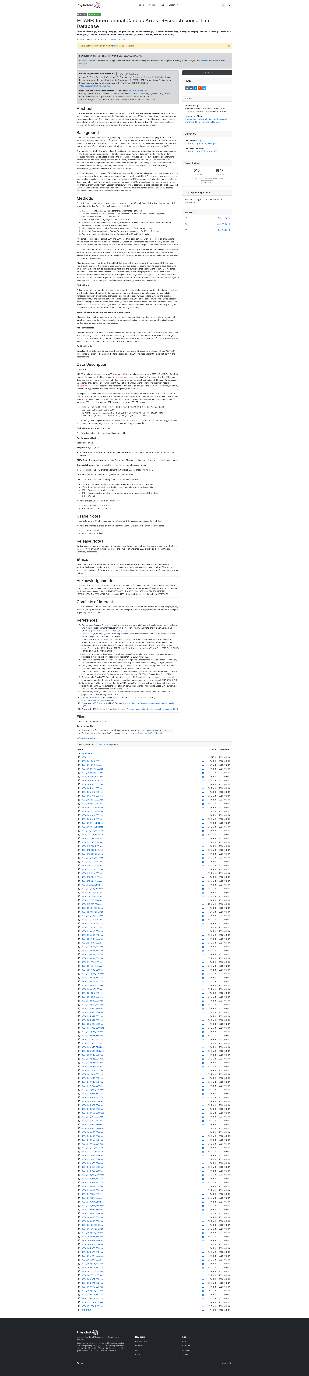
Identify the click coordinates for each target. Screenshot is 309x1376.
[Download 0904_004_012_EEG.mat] (203, 788)
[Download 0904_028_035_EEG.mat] (203, 973)
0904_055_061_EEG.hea (92, 1178)
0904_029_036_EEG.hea (92, 977)
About (152, 5)
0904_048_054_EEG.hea (93, 1124)
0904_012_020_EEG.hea (92, 846)
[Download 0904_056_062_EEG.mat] (203, 1190)
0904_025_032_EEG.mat (93, 950)
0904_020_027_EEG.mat (92, 912)
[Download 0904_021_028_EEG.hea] (203, 915)
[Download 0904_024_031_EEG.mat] (203, 942)
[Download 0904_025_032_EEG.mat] (203, 950)
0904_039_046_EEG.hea (92, 1055)
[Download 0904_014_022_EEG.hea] (203, 861)
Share (141, 5)
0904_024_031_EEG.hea (92, 939)
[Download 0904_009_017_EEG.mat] (203, 826)
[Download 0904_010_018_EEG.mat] (203, 834)
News (137, 1355)
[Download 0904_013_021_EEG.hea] (203, 853)
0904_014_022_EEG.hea (92, 861)
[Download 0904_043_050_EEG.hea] (203, 1085)
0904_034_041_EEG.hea (92, 1016)
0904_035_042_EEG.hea (92, 1024)
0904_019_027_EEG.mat (92, 904)
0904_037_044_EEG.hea (92, 1039)
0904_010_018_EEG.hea (92, 830)
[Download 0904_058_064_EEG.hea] (203, 1201)
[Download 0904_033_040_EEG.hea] (203, 1008)
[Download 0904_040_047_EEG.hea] (203, 1062)
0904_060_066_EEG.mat (93, 1221)
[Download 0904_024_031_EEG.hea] (203, 938)
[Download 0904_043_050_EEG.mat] (203, 1089)
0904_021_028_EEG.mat (92, 919)
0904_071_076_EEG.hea (92, 1302)
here (113, 46)
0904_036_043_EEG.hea (92, 1031)
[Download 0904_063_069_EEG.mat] (203, 1244)
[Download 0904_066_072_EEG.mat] (203, 1267)
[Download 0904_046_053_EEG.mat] (203, 1112)
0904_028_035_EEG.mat (93, 974)
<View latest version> (121, 39)
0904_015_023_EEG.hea (92, 869)
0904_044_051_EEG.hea (92, 1093)
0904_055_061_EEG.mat (92, 1182)
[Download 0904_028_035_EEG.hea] (203, 969)
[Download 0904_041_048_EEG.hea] (203, 1070)
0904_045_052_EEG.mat (93, 1105)
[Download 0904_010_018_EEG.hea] (203, 830)
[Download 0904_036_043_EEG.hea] (203, 1031)
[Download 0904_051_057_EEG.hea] (203, 1147)
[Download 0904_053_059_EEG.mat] (203, 1167)
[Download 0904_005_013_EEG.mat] (203, 795)
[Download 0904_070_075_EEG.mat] (203, 1298)
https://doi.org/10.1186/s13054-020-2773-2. (108, 631)
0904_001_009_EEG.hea (92, 761)
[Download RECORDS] (203, 1310)
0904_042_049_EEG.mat (93, 1082)
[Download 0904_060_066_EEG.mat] (203, 1221)
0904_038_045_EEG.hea (93, 1047)
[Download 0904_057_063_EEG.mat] (203, 1197)
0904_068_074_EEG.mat (93, 1283)
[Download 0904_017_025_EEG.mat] (203, 888)
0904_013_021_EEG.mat (92, 858)
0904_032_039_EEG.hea (92, 1001)
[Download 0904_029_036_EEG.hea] (203, 977)
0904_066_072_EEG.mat (92, 1267)
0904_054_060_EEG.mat (93, 1175)
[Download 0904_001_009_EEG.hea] (203, 761)
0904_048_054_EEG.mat (93, 1128)
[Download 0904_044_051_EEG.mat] (203, 1097)
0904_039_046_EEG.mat (93, 1059)
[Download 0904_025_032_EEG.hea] (203, 946)
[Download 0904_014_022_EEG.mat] (203, 865)
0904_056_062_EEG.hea (92, 1186)
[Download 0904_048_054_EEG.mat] (203, 1128)
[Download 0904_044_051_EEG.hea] (203, 1093)
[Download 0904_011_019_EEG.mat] (203, 842)
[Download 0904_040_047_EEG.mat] (203, 1066)
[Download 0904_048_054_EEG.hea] (203, 1124)
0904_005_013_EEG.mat (92, 796)
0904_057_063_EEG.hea (92, 1194)
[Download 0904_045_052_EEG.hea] (203, 1101)
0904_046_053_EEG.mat (93, 1113)
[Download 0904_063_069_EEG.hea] (203, 1240)
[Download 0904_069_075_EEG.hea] (203, 1286)
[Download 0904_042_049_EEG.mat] (203, 1082)
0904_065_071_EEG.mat (92, 1260)
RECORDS (86, 1310)
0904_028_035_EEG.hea (92, 970)
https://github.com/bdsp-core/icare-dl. (98, 700)
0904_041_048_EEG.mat (92, 1074)
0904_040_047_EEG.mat (92, 1066)
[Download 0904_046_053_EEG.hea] (203, 1109)
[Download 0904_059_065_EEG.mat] (203, 1213)
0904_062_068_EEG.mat (93, 1236)
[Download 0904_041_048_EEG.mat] (203, 1074)
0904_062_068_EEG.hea (92, 1233)
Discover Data (141, 1341)
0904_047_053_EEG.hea (92, 1117)
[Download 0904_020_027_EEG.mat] (203, 911)
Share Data (139, 1346)
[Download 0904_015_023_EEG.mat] (203, 873)
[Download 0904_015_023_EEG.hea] (203, 869)
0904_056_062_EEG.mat (93, 1190)
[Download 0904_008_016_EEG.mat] (203, 819)
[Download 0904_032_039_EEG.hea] (203, 1000)
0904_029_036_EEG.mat (92, 981)
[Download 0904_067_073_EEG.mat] (203, 1275)
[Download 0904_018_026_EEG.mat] (203, 896)
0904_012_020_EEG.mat (92, 850)
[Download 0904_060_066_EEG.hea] (203, 1217)
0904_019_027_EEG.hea (92, 900)
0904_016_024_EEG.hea (92, 877)
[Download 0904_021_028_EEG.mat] (203, 919)
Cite (121, 74)
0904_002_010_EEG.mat (92, 772)
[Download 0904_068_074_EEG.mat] (203, 1283)
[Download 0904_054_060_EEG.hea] (203, 1170)
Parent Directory (89, 753)
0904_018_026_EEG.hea (92, 892)
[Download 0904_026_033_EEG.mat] (203, 958)
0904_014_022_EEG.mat (92, 865)
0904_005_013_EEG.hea (92, 792)
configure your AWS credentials (149, 733)
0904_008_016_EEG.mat (92, 819)
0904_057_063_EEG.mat (92, 1198)
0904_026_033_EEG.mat (93, 958)
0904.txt (86, 757)
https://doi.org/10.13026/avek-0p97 (95, 86)
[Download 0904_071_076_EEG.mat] (203, 1306)
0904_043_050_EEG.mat (93, 1089)
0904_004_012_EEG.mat (92, 788)
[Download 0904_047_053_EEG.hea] (203, 1116)
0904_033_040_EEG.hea (92, 1008)
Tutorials (185, 1355)
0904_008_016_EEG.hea (92, 815)
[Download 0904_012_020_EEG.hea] (203, 846)
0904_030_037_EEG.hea (92, 985)
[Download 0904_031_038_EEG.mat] (203, 996)
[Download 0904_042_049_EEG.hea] (203, 1078)
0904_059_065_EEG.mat (93, 1213)
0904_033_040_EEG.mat (93, 1012)
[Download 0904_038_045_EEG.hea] (203, 1047)
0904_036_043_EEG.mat (93, 1035)
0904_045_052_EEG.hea (92, 1101)
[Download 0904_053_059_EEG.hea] (203, 1163)
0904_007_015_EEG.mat (92, 811)
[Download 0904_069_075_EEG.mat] (203, 1290)
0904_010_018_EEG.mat (92, 834)
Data (184, 1341)
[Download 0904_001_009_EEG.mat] (203, 765)
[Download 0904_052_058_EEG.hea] (203, 1155)
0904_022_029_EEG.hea (92, 923)
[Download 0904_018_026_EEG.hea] (203, 892)
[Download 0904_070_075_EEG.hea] (203, 1294)
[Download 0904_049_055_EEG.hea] (203, 1132)
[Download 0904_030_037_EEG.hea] (203, 985)
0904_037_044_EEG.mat (92, 1043)
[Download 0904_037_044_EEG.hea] (203, 1039)
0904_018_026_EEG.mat (92, 896)
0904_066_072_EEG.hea (92, 1263)
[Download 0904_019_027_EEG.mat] (203, 904)
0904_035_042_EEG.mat (93, 1028)
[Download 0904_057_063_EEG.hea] (203, 1194)
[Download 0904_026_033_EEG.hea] (203, 954)
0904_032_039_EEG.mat (93, 1004)
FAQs (161, 5)
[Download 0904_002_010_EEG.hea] (203, 768)
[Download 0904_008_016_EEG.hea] (203, 815)
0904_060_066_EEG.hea (92, 1217)
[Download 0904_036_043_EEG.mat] (203, 1035)
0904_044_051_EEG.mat (92, 1097)
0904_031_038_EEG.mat (92, 997)
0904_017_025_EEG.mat (92, 888)
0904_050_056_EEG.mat (93, 1144)
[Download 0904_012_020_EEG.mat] (203, 850)
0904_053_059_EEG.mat (93, 1167)
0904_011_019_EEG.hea (92, 838)
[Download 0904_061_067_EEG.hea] (203, 1225)
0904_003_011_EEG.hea (92, 776)
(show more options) (138, 91)
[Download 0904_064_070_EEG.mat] (203, 1252)
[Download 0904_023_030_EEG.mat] (203, 935)
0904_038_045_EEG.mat (93, 1051)
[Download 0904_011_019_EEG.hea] (203, 838)
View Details (207, 182)
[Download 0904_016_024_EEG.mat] (203, 880)
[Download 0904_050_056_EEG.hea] (203, 1139)
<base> (100, 744)
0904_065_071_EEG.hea (92, 1256)
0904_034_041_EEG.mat (92, 1020)
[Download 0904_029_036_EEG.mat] (203, 981)
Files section (206, 60)
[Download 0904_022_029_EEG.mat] (203, 927)
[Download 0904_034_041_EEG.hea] (203, 1016)
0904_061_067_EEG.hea (92, 1225)
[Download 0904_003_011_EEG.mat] (203, 780)
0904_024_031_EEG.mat (92, 943)
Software (186, 1346)
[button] (187, 88)
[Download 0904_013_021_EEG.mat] (203, 857)
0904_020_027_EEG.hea (92, 908)
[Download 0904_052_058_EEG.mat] (203, 1159)
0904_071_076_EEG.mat (92, 1306)
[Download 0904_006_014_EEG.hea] (203, 799)
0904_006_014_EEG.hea (92, 800)
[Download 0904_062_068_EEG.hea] (203, 1232)
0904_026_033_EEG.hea (92, 954)
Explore (172, 5)
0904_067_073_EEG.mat (92, 1275)
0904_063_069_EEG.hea (92, 1240)
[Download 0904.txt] (203, 757)
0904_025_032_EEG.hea (92, 946)
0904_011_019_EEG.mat (92, 842)
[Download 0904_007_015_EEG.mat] (203, 811)
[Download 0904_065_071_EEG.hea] (203, 1255)
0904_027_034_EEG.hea (92, 962)
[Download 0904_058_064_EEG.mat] (203, 1205)
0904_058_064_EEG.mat (93, 1205)
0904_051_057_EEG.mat (92, 1151)
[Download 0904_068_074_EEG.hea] (203, 1279)
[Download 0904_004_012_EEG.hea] (203, 784)
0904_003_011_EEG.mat (92, 780)
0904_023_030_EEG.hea (92, 931)
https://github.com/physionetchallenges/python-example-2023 (150, 709)
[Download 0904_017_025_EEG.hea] (203, 884)
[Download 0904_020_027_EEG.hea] (203, 908)
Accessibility (227, 1363)
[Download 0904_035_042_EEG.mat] (203, 1027)
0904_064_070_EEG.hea (92, 1248)
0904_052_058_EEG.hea (92, 1155)
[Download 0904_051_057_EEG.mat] (203, 1151)
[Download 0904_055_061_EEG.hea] (203, 1178)
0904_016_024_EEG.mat (92, 881)
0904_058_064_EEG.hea (93, 1202)
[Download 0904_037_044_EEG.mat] (203, 1043)
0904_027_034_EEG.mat (92, 966)
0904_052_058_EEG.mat (93, 1159)
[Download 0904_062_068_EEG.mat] (203, 1236)
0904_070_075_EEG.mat (92, 1298)
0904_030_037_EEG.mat (92, 989)
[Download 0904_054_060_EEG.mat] (203, 1174)
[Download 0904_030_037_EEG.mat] (203, 989)
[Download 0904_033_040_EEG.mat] (203, 1012)
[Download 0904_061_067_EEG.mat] (203, 1228)
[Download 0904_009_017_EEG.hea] (203, 822)
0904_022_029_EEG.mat (92, 927)
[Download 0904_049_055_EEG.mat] (203, 1136)
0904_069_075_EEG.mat (93, 1291)
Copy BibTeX (133, 74)
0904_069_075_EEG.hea (92, 1287)
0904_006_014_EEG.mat (92, 803)
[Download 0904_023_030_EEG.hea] (203, 931)
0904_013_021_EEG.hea (92, 854)
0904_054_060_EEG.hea (92, 1171)
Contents (206, 73)
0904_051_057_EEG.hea (92, 1147)
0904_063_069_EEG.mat (93, 1244)
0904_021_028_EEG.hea (92, 916)
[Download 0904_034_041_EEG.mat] (203, 1020)
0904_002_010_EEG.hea (92, 769)
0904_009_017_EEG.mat (92, 827)
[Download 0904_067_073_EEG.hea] (203, 1271)
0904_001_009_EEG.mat (92, 765)
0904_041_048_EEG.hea (92, 1070)
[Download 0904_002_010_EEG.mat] (203, 772)
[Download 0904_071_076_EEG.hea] (203, 1302)
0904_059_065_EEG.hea (92, 1209)
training (108, 744)
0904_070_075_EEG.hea (92, 1294)
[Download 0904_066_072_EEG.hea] (203, 1263)
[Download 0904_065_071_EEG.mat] (203, 1259)
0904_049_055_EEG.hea (92, 1132)
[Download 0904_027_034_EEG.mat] (203, 966)
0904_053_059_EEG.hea (92, 1163)
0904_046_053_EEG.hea (92, 1109)
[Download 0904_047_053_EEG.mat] (203, 1120)
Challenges (186, 1350)
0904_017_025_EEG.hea (92, 885)
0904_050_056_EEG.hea (92, 1140)
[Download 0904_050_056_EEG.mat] (203, 1143)
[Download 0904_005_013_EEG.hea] (203, 792)
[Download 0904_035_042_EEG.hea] (203, 1024)
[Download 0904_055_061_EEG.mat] (203, 1182)
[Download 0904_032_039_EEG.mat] (203, 1004)
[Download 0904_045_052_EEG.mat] (203, 1105)
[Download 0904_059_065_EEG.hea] (203, 1209)
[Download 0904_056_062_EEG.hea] (203, 1186)
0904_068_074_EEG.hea (92, 1279)
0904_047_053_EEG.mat (92, 1120)
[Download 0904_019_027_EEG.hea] (203, 900)
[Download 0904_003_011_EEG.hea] (203, 776)
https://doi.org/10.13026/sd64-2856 (201, 151)
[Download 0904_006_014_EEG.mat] (203, 803)
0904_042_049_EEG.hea (92, 1078)
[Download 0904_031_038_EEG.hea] (203, 993)
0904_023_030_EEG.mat (93, 935)
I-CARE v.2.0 (85, 60)
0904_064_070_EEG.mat (93, 1252)
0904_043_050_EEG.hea (92, 1086)
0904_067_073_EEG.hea (92, 1271)
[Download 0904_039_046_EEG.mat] (203, 1058)
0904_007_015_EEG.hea (92, 807)
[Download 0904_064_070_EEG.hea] (203, 1248)
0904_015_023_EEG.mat (92, 873)
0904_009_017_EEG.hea (92, 823)
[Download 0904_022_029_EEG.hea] (203, 923)
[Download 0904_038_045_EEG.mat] (203, 1051)
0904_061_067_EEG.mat (92, 1229)
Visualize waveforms (88, 738)
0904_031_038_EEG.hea (92, 993)
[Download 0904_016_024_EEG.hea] (203, 877)
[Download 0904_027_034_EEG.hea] (203, 962)
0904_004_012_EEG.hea (92, 784)
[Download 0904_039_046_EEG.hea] (203, 1054)
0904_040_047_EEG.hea (92, 1062)
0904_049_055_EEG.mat (93, 1136)
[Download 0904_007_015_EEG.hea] (203, 807)
